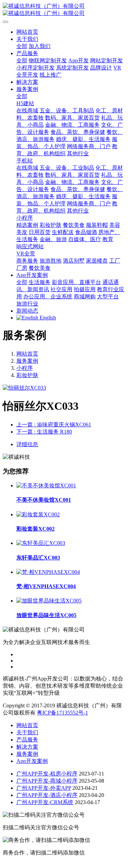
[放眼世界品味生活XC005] (49, 601)
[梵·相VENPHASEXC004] (48, 572)
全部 (21, 46)
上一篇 (53, 424)
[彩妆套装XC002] (38, 514)
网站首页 (27, 32)
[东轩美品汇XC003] (40, 543)
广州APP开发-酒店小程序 (46, 795)
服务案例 (27, 361)
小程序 (24, 368)
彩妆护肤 (27, 375)
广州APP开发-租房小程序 (46, 774)
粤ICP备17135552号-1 (62, 713)
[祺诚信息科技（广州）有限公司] (64, 10)
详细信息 (27, 444)
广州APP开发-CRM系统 (44, 802)
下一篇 (44, 432)
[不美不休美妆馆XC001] (46, 485)
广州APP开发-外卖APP (43, 788)
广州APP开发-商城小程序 (46, 781)
